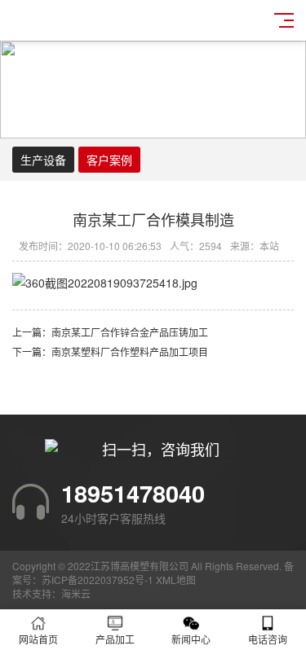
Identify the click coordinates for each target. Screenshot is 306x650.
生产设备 (43, 160)
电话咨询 (267, 639)
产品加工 (115, 639)
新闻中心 (191, 639)
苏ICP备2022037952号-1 (97, 579)
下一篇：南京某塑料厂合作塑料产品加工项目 (110, 351)
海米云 (76, 593)
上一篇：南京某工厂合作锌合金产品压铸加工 (110, 332)
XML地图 (176, 579)
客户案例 (109, 160)
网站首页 (38, 639)
